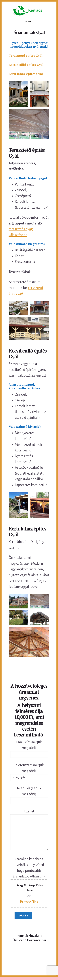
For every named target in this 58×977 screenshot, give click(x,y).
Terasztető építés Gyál (26, 55)
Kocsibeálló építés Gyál (26, 65)
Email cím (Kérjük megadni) (29, 745)
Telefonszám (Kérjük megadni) (29, 768)
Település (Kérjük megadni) (29, 791)
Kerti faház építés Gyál (26, 74)
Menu (29, 21)
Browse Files (29, 902)
